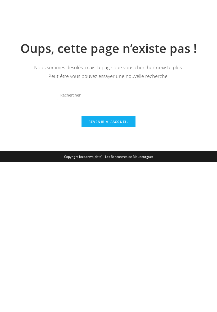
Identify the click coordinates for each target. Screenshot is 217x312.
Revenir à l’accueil (108, 121)
